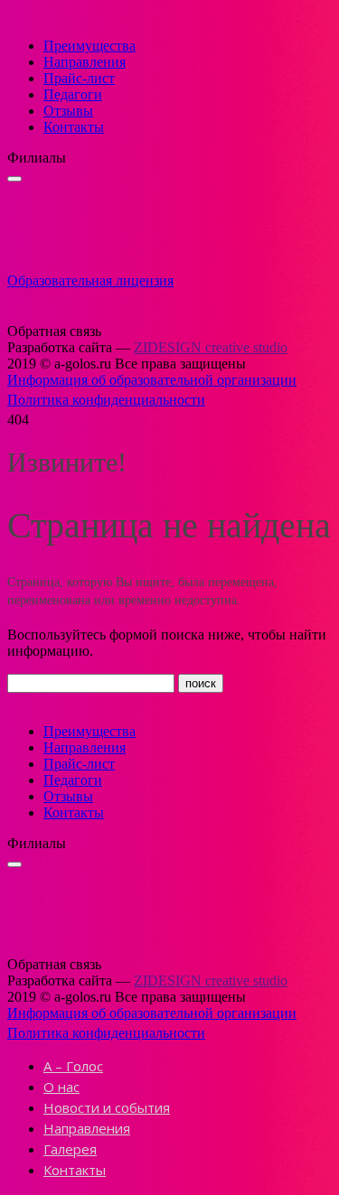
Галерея (70, 1149)
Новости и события (106, 1107)
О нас (61, 1087)
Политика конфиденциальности (106, 399)
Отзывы (68, 110)
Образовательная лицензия (90, 280)
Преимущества (89, 45)
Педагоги (72, 94)
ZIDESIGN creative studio (210, 347)
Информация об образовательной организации (152, 379)
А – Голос (73, 1066)
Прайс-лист (79, 78)
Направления (84, 62)
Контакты (73, 127)
